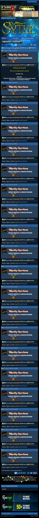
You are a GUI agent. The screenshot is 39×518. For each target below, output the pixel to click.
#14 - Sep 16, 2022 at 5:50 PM (10, 327)
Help (35, 513)
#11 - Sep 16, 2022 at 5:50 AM (10, 266)
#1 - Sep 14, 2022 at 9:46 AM (10, 50)
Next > (35, 44)
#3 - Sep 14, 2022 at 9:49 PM (10, 103)
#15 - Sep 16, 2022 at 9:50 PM (10, 348)
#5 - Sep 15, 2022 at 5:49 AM (10, 143)
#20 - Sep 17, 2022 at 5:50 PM (10, 450)
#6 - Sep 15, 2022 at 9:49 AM (10, 164)
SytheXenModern (6, 513)
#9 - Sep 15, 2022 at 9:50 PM (10, 225)
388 (31, 44)
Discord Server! (22, 100)
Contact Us (31, 513)
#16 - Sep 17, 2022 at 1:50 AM (10, 368)
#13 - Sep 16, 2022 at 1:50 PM (10, 307)
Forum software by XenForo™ (7, 516)
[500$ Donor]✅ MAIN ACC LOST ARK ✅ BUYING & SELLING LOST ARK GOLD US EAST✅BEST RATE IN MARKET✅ (19, 480)
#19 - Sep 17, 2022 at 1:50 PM (10, 429)
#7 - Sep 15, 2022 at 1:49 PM (10, 184)
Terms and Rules (34, 516)
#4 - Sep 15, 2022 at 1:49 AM (10, 123)
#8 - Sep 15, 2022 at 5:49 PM (10, 205)
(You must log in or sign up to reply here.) (12, 470)
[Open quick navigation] (37, 38)
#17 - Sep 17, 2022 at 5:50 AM (10, 388)
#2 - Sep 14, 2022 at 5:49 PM (10, 82)
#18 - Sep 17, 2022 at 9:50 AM (10, 409)
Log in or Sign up (32, 1)
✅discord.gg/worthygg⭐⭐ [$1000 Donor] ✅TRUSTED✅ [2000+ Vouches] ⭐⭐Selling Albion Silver (19, 477)
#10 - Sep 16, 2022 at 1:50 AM (10, 246)
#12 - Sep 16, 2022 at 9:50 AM (10, 286)
